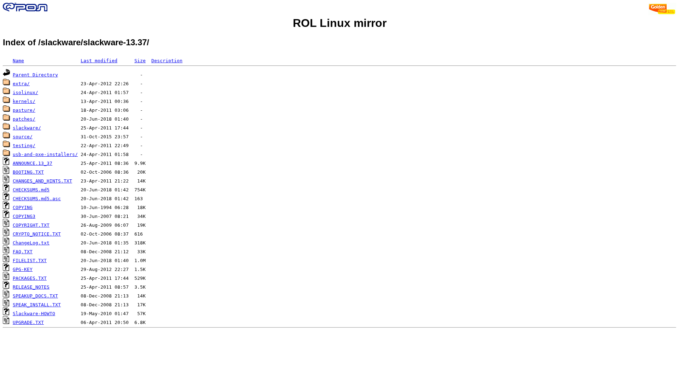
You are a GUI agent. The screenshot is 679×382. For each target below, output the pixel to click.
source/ (23, 136)
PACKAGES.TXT (30, 278)
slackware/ (27, 128)
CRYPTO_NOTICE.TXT (37, 234)
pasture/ (24, 110)
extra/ (21, 83)
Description (166, 60)
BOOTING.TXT (28, 172)
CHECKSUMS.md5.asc (37, 198)
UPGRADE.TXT (28, 322)
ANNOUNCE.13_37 (32, 163)
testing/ (24, 145)
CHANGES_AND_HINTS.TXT (42, 181)
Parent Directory (35, 74)
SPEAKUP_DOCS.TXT (35, 296)
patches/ (24, 119)
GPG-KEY (23, 269)
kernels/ (24, 101)
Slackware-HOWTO (34, 313)
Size (140, 60)
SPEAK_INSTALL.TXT (37, 304)
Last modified (99, 60)
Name (18, 60)
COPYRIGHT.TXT (31, 225)
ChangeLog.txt (31, 242)
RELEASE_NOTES (31, 287)
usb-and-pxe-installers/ (45, 154)
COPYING (23, 207)
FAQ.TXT (23, 251)
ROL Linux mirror (340, 23)
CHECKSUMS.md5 (31, 189)
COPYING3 (24, 216)
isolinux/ (25, 92)
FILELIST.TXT (30, 260)
